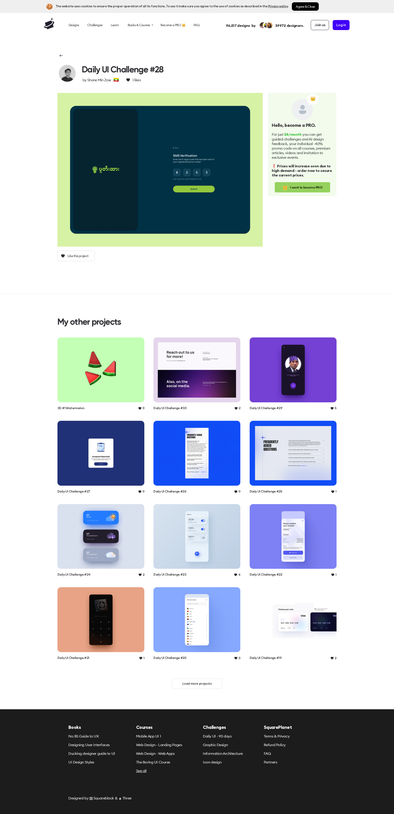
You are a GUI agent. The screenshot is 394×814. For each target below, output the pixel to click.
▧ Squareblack (101, 798)
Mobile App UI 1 (148, 736)
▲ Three (125, 798)
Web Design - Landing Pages (159, 745)
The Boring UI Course (153, 762)
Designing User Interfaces (89, 745)
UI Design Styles (81, 762)
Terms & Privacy (277, 736)
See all (141, 771)
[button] (60, 56)
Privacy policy (278, 6)
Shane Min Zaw (99, 80)
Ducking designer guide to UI (91, 753)
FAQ (267, 753)
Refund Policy (275, 745)
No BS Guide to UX (83, 736)
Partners (270, 762)
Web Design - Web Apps (155, 753)
